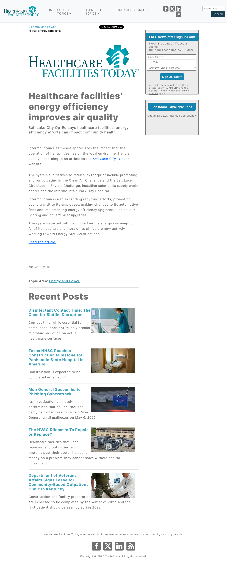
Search (218, 14)
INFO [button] (142, 10)
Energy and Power (64, 281)
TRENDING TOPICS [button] (93, 11)
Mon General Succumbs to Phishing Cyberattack (55, 391)
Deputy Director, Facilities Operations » (171, 115)
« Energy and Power (42, 27)
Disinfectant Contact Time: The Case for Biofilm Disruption (60, 312)
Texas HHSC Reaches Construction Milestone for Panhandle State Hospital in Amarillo (56, 357)
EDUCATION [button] (124, 10)
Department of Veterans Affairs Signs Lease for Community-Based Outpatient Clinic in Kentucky (58, 482)
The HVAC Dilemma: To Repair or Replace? (58, 431)
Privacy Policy (166, 90)
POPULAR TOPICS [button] (64, 11)
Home (49, 10)
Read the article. (42, 242)
